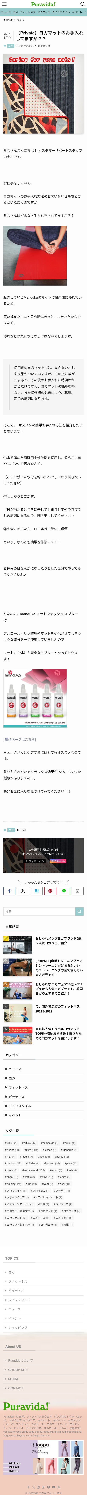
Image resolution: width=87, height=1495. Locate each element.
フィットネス (18, 1087)
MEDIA (13, 1379)
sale (73, 1170)
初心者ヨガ (48, 1224)
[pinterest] (48, 1487)
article (30, 1143)
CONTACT (15, 1388)
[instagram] (38, 1487)
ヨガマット (64, 1218)
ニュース (15, 1069)
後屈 (68, 1224)
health (13, 1150)
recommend (34, 1170)
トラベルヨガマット (48, 1197)
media (27, 1156)
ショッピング (17, 1327)
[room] (43, 1487)
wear (48, 1184)
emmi (70, 1143)
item (32, 1150)
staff (30, 1177)
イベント (15, 1115)
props (12, 1170)
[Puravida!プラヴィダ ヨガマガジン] (43, 4)
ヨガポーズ (41, 1218)
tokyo (47, 1177)
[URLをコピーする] (78, 891)
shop (12, 1177)
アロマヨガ (41, 1190)
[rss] (59, 1487)
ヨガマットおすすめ (20, 1224)
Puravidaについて (20, 1360)
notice (62, 1156)
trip (32, 1184)
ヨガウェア (64, 1204)
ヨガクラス (48, 1211)
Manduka (70, 1150)
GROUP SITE (18, 1369)
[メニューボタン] (4, 4)
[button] (9, 891)
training (14, 1184)
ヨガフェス (72, 1211)
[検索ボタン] (83, 4)
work (65, 1184)
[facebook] (28, 1487)
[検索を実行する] (79, 911)
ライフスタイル (20, 1106)
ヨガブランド (16, 1218)
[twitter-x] (33, 1487)
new (44, 1156)
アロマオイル (16, 1190)
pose (71, 1163)
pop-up (53, 1163)
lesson (50, 1150)
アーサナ (63, 1190)
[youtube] (54, 1487)
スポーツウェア (18, 1197)
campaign (50, 1143)
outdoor (14, 1163)
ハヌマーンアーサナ (20, 1204)
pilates (33, 1163)
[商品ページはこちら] (19, 739)
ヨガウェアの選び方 (20, 1211)
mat (24, 830)
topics (65, 1177)
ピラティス (16, 1096)
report (56, 1170)
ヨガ (10, 45)
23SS (12, 1143)
